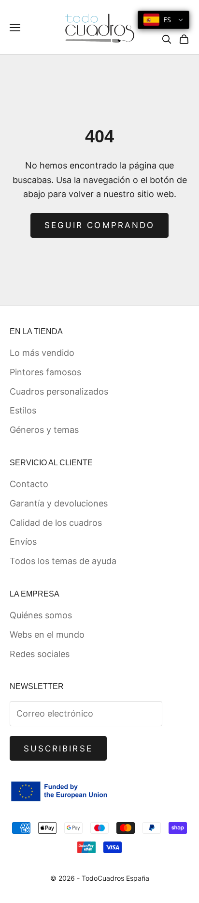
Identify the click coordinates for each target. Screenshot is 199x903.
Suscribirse (58, 748)
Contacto (29, 484)
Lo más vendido (42, 353)
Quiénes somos (41, 615)
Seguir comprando (99, 225)
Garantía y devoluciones (59, 503)
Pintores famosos (45, 372)
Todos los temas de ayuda (63, 561)
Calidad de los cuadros (56, 523)
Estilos (23, 410)
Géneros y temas (44, 430)
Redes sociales (40, 654)
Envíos (23, 541)
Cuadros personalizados (59, 391)
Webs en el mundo (47, 634)
